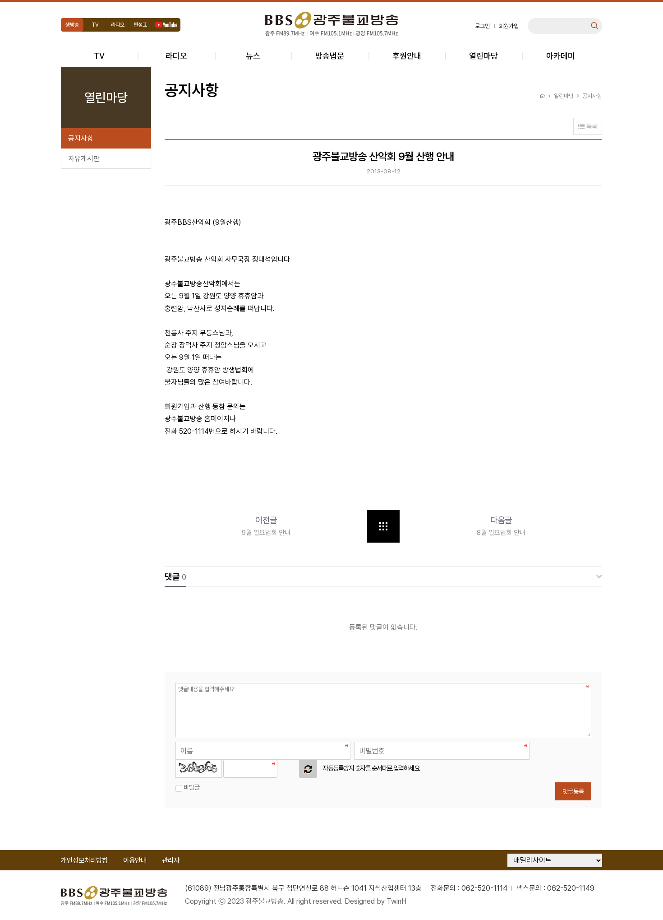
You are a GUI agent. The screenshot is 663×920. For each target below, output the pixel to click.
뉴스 (253, 55)
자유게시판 (84, 158)
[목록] (383, 526)
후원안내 (406, 55)
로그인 (482, 26)
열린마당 (483, 55)
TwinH (396, 901)
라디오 (117, 25)
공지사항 (80, 138)
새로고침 (308, 769)
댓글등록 (573, 791)
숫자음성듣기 (288, 769)
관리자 (171, 860)
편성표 (140, 25)
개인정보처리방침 (84, 860)
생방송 (72, 25)
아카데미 (560, 55)
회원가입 (509, 26)
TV (95, 25)
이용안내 (135, 860)
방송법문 (329, 55)
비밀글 (192, 787)
